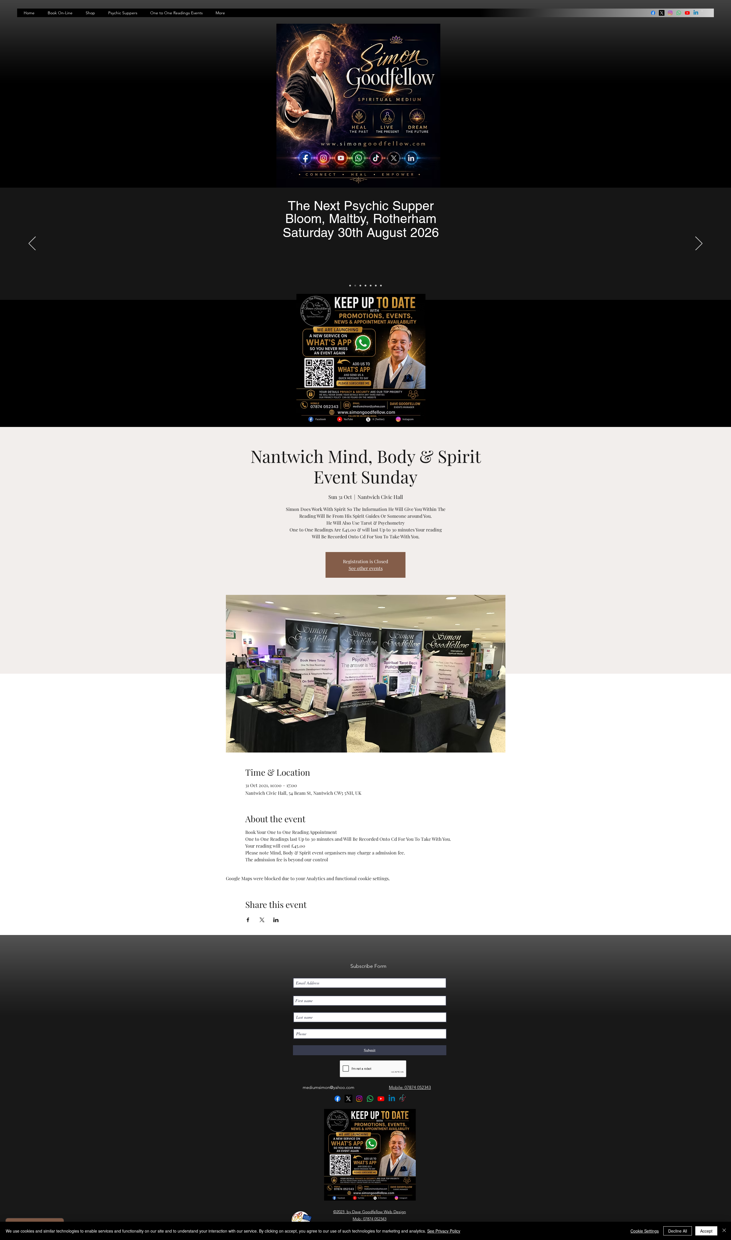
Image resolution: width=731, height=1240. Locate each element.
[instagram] (670, 13)
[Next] (698, 243)
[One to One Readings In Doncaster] (360, 285)
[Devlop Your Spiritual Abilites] (370, 285)
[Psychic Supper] (355, 285)
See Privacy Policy (443, 1231)
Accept (706, 1231)
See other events (366, 568)
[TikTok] (403, 1099)
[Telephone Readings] (365, 285)
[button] (702, 10)
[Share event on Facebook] (248, 920)
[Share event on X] (262, 920)
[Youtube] (687, 13)
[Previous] (32, 243)
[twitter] (661, 13)
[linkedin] (679, 13)
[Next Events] (350, 285)
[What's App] (381, 285)
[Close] (724, 1230)
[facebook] (653, 13)
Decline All (677, 1231)
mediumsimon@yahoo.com (328, 1087)
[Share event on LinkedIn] (276, 920)
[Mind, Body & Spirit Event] (376, 285)
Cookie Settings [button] (644, 1231)
